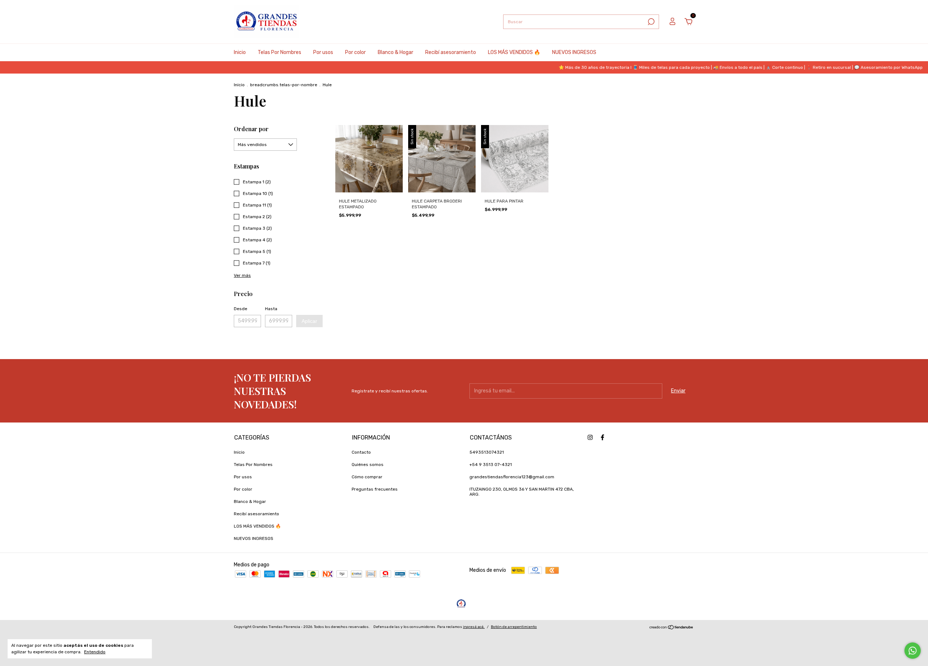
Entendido (94, 651)
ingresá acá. (474, 627)
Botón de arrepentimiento (514, 627)
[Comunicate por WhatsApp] (912, 650)
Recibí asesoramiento (450, 52)
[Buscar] (650, 21)
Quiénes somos (368, 464)
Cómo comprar (367, 476)
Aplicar (309, 321)
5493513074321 (486, 452)
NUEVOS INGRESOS (574, 52)
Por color (355, 52)
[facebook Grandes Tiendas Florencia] (602, 437)
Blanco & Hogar (395, 52)
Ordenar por (251, 129)
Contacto (361, 452)
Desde (240, 308)
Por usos (323, 52)
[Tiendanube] (671, 628)
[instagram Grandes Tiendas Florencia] (590, 437)
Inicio (240, 52)
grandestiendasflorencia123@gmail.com (511, 476)
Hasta (271, 308)
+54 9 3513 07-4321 (490, 464)
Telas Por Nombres (279, 52)
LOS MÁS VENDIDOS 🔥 (514, 52)
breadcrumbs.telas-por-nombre (283, 84)
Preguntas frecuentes (375, 489)
